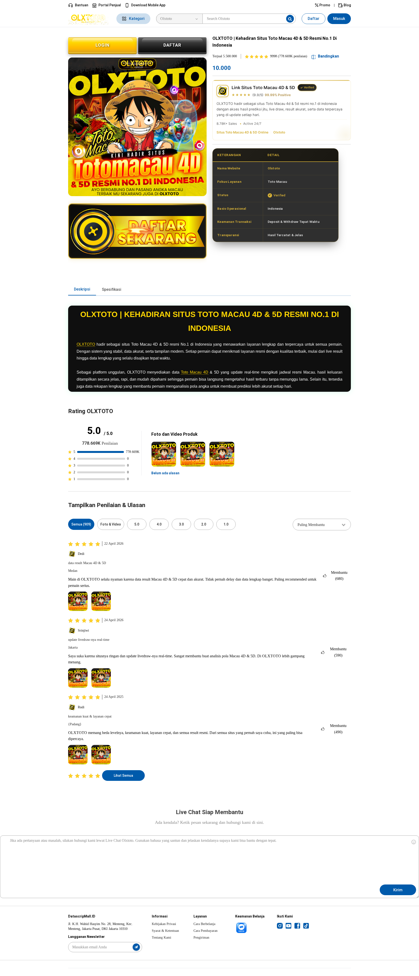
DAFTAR (172, 45)
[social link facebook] (297, 925)
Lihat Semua (123, 775)
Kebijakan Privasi (164, 924)
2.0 (203, 524)
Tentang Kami (161, 937)
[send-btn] (136, 947)
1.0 (226, 524)
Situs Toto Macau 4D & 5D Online (242, 132)
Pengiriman (201, 937)
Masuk (339, 18)
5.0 (136, 524)
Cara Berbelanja (204, 924)
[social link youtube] (288, 925)
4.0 (159, 524)
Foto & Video (110, 524)
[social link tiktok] (306, 925)
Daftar (313, 18)
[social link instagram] (280, 925)
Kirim (398, 890)
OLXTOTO (86, 344)
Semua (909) (81, 524)
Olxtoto (279, 132)
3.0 (181, 524)
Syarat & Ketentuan (165, 931)
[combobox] (322, 524)
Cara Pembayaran (205, 931)
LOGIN (103, 45)
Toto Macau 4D (194, 372)
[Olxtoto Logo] (89, 18)
